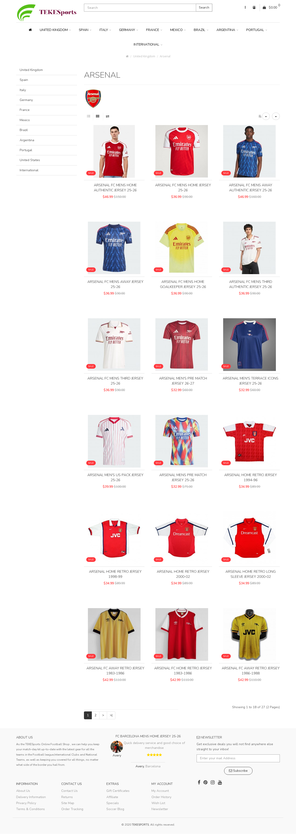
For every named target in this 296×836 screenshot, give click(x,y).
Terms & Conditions (30, 809)
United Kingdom (54, 30)
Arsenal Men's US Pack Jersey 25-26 (115, 477)
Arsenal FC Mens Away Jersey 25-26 (115, 284)
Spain (84, 30)
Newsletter (159, 809)
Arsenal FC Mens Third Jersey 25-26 (115, 381)
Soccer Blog (115, 809)
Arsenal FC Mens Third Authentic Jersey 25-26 (250, 284)
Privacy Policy (26, 803)
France (153, 30)
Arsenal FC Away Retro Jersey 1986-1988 (251, 671)
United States (30, 160)
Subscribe (240, 771)
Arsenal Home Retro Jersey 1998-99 (115, 574)
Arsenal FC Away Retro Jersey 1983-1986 (115, 671)
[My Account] (245, 8)
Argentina (226, 30)
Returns (67, 797)
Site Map (67, 803)
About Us (23, 791)
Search (204, 7)
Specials (112, 803)
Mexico (177, 30)
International (147, 44)
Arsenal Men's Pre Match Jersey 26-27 (183, 381)
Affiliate (112, 797)
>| (111, 715)
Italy (104, 30)
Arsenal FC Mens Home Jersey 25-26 (183, 188)
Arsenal (165, 56)
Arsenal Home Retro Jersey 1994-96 (250, 477)
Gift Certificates (118, 791)
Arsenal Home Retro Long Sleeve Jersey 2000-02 (250, 574)
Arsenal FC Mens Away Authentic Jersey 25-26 (250, 188)
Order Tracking (72, 809)
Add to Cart (114, 204)
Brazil (200, 30)
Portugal (255, 30)
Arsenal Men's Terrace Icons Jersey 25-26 (250, 381)
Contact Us (69, 791)
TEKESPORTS (140, 825)
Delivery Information (31, 797)
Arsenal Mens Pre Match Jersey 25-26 (183, 477)
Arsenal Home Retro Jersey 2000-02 (183, 574)
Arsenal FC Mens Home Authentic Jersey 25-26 (115, 188)
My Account (160, 791)
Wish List (158, 803)
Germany (127, 30)
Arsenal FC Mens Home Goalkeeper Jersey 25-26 (183, 284)
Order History (161, 797)
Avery (140, 766)
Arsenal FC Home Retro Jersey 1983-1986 (183, 671)
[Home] (30, 30)
